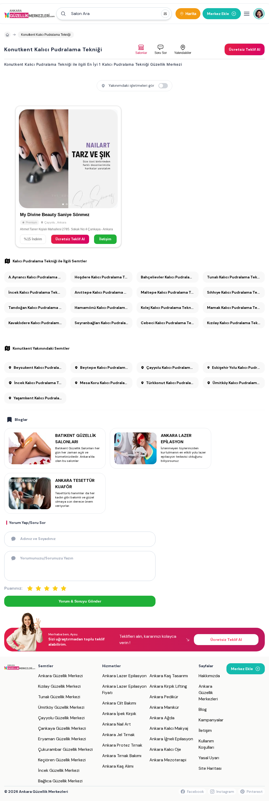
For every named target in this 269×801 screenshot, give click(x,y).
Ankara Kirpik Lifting (168, 686)
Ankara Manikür (164, 707)
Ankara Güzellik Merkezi (60, 675)
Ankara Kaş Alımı (117, 766)
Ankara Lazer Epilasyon (124, 675)
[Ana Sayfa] (29, 13)
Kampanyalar (211, 720)
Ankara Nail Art (116, 724)
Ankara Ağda (161, 718)
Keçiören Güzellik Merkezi (62, 760)
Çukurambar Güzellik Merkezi (65, 749)
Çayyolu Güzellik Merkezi (61, 718)
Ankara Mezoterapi (167, 760)
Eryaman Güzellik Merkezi (62, 739)
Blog (203, 709)
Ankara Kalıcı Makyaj (168, 728)
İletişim (105, 239)
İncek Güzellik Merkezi (58, 770)
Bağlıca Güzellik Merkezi (60, 781)
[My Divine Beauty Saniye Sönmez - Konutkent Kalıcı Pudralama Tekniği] (68, 176)
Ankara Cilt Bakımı (119, 703)
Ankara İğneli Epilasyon (171, 739)
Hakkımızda (209, 675)
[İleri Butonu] (25, 159)
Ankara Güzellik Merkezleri (208, 692)
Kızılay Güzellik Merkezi (59, 686)
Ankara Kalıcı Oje (165, 749)
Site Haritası (210, 768)
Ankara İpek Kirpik (119, 713)
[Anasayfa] (7, 35)
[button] (114, 13)
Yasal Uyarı (209, 758)
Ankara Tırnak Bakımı (121, 755)
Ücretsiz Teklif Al (70, 239)
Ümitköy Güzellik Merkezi (61, 707)
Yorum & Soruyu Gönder (80, 601)
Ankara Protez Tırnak (122, 745)
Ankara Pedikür (163, 697)
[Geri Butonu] (111, 159)
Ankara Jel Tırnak (118, 734)
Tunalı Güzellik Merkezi (59, 697)
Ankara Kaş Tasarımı (168, 675)
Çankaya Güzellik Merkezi (62, 728)
